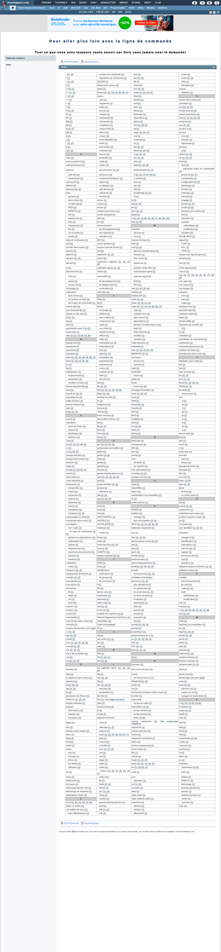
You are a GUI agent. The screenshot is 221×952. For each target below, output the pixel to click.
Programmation (118, 8)
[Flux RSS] (210, 12)
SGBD (131, 8)
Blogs (83, 2)
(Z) (197, 767)
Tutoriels (61, 2)
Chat (93, 2)
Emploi (123, 2)
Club (158, 2)
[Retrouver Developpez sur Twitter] (214, 12)
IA (59, 8)
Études (135, 2)
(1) (68, 74)
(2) (72, 74)
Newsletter (108, 2)
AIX (114, 12)
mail (93, 628)
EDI (105, 8)
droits (149, 577)
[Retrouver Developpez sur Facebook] (218, 12)
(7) (127, 92)
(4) (116, 92)
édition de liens (116, 699)
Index (8, 65)
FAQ (73, 2)
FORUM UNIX (102, 12)
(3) (112, 92)
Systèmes (162, 8)
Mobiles (151, 8)
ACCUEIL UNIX (86, 12)
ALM (65, 8)
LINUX (128, 12)
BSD (120, 12)
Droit (147, 2)
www (201, 678)
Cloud (51, 8)
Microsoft (75, 8)
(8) (160, 218)
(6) (123, 92)
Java (86, 8)
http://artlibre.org (81, 831)
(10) (168, 218)
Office (140, 8)
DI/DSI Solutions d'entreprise (31, 8)
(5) (120, 92)
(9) (163, 218)
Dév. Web (95, 8)
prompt (110, 624)
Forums (46, 2)
